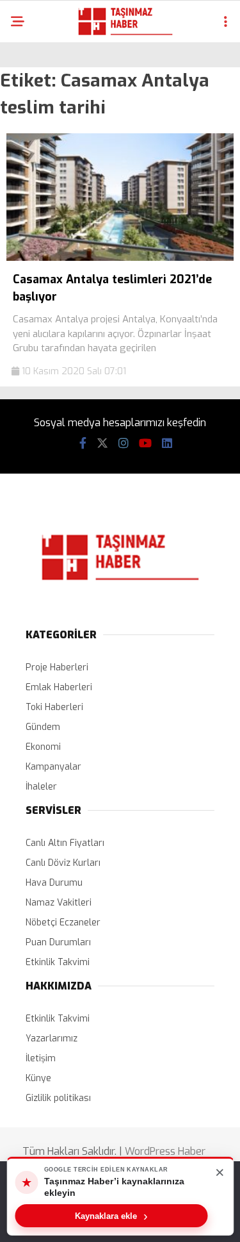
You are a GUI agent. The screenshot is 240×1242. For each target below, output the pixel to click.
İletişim (41, 1058)
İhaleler (41, 787)
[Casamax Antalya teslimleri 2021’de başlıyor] (120, 258)
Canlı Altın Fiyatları (65, 843)
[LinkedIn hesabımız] (167, 443)
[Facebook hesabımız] (82, 443)
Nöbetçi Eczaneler (63, 922)
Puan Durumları (58, 942)
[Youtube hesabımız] (145, 443)
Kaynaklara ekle (111, 1216)
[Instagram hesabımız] (123, 443)
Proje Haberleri (57, 667)
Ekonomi (43, 747)
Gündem (43, 727)
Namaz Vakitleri (59, 903)
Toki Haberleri (54, 707)
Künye (38, 1078)
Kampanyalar (53, 767)
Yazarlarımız (51, 1038)
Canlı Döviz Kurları (63, 863)
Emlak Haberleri (59, 687)
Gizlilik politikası (58, 1098)
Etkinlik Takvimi (58, 962)
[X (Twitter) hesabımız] (102, 443)
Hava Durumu (54, 883)
